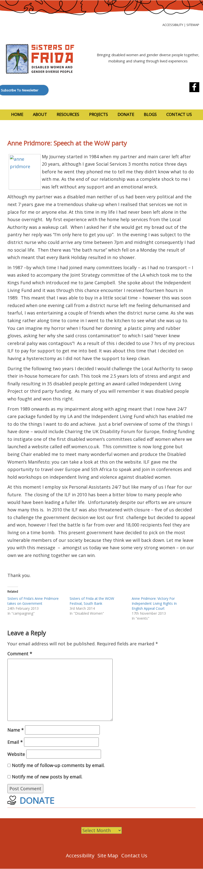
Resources (68, 114)
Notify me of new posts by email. (47, 777)
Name (15, 730)
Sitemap (192, 25)
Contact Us (179, 114)
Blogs (150, 114)
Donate (126, 114)
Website (16, 754)
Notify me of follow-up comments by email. (58, 765)
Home (17, 114)
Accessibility (172, 25)
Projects (98, 114)
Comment (19, 654)
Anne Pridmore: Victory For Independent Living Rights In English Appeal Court (154, 603)
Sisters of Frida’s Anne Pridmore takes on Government (33, 601)
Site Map (108, 855)
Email (15, 742)
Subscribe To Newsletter (19, 90)
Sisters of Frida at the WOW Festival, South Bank (92, 601)
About (40, 114)
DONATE (37, 800)
